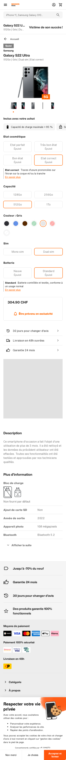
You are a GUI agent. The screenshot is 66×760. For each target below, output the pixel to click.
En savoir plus (13, 177)
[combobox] (28, 15)
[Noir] (6, 223)
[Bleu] (16, 223)
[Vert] (34, 223)
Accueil (14, 39)
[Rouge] (52, 223)
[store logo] (15, 4)
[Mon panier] (61, 5)
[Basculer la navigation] (5, 5)
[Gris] (43, 223)
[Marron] (25, 223)
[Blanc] (6, 232)
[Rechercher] (58, 15)
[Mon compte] (54, 5)
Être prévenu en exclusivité (36, 314)
